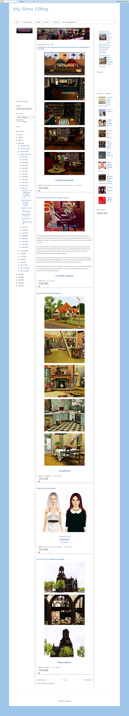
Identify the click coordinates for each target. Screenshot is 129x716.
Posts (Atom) (50, 683)
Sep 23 (24, 168)
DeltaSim (65, 539)
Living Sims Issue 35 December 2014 (110, 61)
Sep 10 (24, 227)
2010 (19, 283)
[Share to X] (44, 188)
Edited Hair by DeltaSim (46, 488)
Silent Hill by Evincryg (110, 154)
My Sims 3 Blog (30, 8)
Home (17, 22)
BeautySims (64, 662)
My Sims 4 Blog (104, 32)
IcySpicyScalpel (64, 180)
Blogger (68, 701)
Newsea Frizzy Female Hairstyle (109, 123)
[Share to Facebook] (45, 188)
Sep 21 (24, 171)
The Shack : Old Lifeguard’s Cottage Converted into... (26, 194)
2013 (19, 274)
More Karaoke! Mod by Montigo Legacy (53, 197)
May (21, 259)
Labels (46, 22)
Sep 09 (24, 230)
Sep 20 (24, 174)
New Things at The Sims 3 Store (109, 145)
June (22, 256)
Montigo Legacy (64, 275)
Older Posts (88, 680)
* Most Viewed (46, 185)
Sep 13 (24, 182)
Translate (23, 121)
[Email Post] (38, 190)
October (23, 151)
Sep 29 (24, 159)
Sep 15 (24, 179)
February (23, 268)
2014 (19, 143)
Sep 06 (24, 235)
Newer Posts (41, 680)
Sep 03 (24, 244)
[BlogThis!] (42, 188)
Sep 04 (24, 241)
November (23, 148)
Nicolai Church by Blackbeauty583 (50, 559)
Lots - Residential (46, 476)
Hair (50, 546)
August (22, 250)
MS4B (38, 22)
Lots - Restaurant (66, 185)
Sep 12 (24, 185)
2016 (19, 140)
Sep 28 (24, 162)
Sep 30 (24, 156)
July (21, 253)
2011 (19, 280)
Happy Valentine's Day (109, 199)
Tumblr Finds (27, 22)
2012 (19, 277)
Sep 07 (24, 233)
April (21, 262)
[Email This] (40, 188)
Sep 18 (24, 176)
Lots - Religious (46, 667)
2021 (19, 134)
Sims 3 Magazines (69, 22)
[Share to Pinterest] (47, 188)
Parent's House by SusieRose (49, 293)
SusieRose (64, 471)
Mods (43, 280)
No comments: (77, 185)
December (23, 145)
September (24, 154)
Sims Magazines (104, 55)
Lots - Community (55, 185)
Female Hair (64, 542)
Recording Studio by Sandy (109, 134)
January (23, 270)
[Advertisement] (24, 67)
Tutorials (55, 22)
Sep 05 (24, 238)
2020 (19, 137)
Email (18, 126)
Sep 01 (24, 247)
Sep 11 (24, 188)
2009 (19, 285)
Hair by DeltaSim (57, 546)
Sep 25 (24, 165)
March (22, 265)
